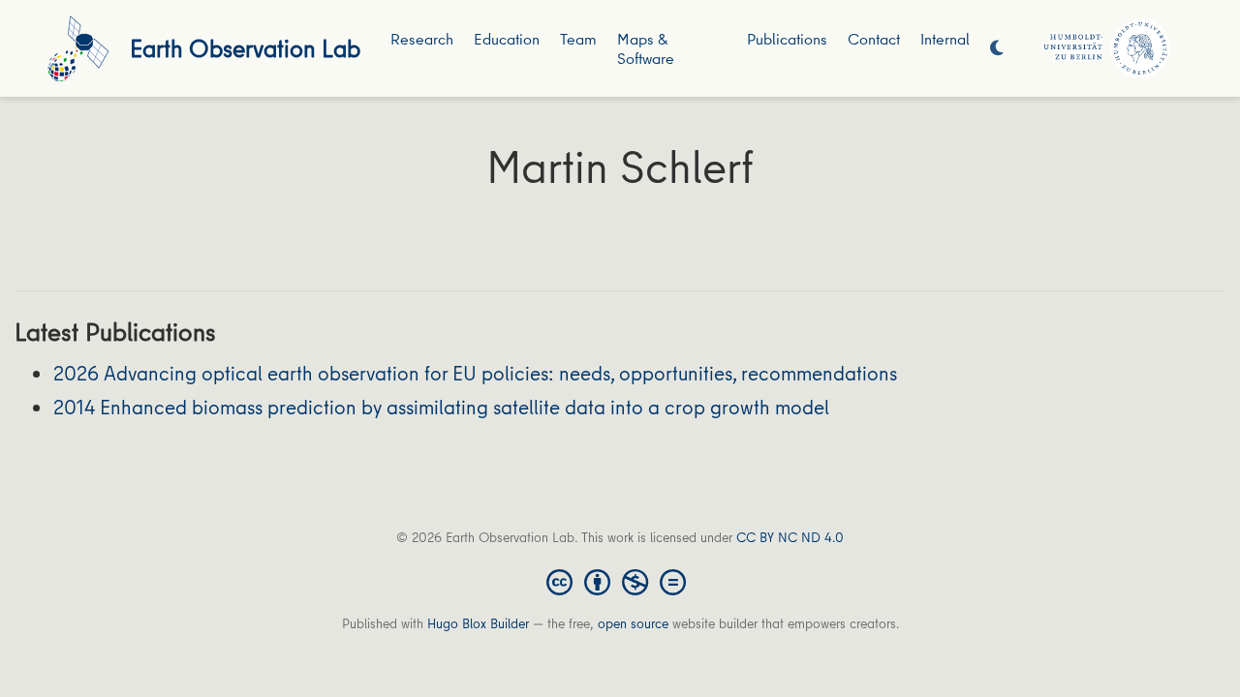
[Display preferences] (997, 49)
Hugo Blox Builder (478, 623)
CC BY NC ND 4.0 (790, 537)
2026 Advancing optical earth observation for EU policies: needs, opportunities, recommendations (475, 373)
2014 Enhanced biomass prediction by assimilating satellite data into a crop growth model (441, 407)
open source (633, 623)
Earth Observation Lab (245, 48)
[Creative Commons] (620, 580)
